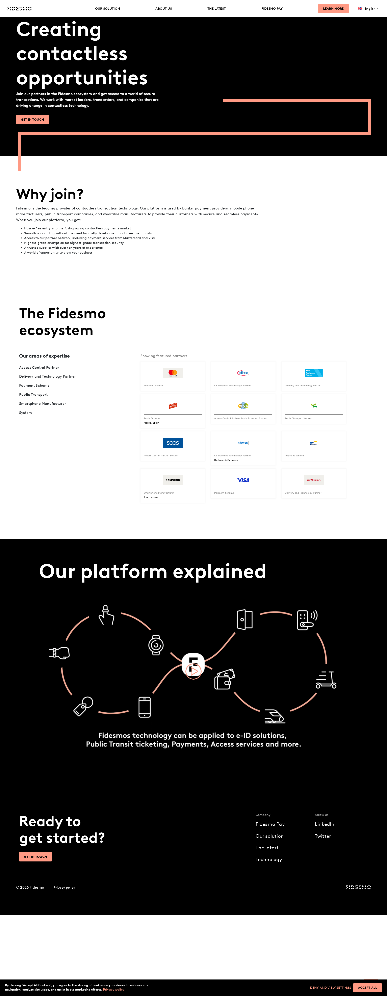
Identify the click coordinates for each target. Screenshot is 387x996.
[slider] (190, 754)
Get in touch (32, 119)
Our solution (107, 8)
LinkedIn (325, 824)
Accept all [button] (367, 988)
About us (163, 8)
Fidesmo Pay (272, 8)
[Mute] (336, 754)
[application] (193, 672)
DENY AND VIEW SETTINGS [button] (330, 988)
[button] (193, 671)
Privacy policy (64, 887)
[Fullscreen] (343, 754)
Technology (269, 859)
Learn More (333, 8)
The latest (216, 8)
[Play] (44, 754)
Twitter (323, 836)
